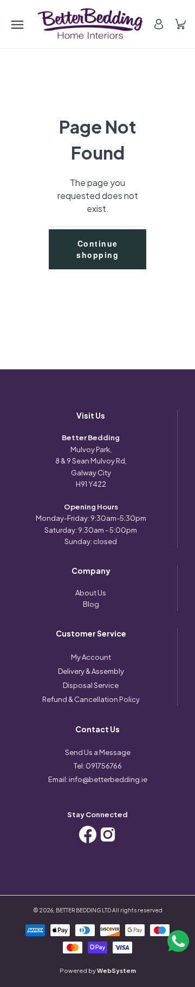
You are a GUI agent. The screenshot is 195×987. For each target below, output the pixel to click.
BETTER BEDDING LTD (83, 910)
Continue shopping (97, 249)
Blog (91, 604)
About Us (90, 592)
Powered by (98, 970)
